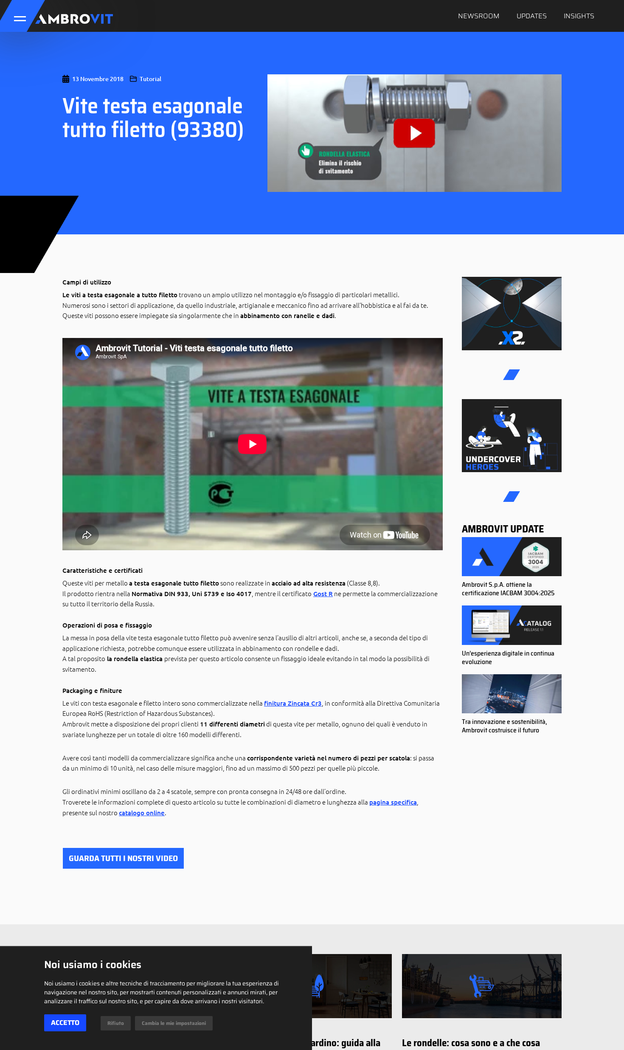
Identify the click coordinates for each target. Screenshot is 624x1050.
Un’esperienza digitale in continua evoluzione (508, 657)
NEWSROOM (479, 16)
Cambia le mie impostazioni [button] (174, 1023)
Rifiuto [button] (115, 1023)
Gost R (323, 593)
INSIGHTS (579, 16)
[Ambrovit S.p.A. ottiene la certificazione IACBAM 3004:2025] (512, 557)
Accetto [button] (65, 1022)
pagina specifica (393, 802)
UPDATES (532, 16)
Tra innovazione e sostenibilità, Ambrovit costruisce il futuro (504, 725)
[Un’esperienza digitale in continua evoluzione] (512, 625)
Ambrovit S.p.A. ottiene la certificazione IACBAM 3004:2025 (508, 588)
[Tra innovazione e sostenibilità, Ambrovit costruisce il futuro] (512, 694)
